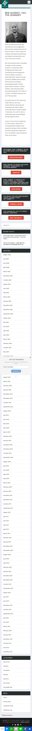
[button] (16, 359)
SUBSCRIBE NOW (16, 371)
